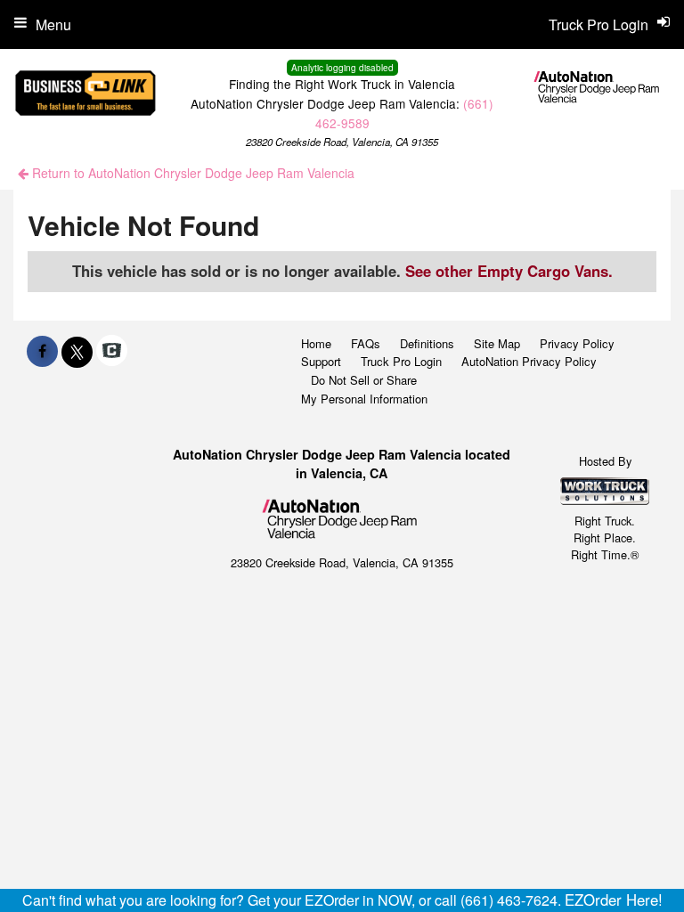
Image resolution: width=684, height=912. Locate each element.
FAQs (365, 343)
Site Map (497, 343)
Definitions (427, 343)
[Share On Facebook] (42, 351)
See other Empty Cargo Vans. (509, 270)
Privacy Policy (577, 343)
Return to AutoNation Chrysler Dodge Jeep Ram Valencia (191, 173)
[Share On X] (77, 351)
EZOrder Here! (614, 899)
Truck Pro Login (401, 361)
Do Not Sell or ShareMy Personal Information (364, 389)
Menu (53, 24)
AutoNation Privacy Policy (529, 361)
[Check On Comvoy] (111, 351)
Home (316, 343)
